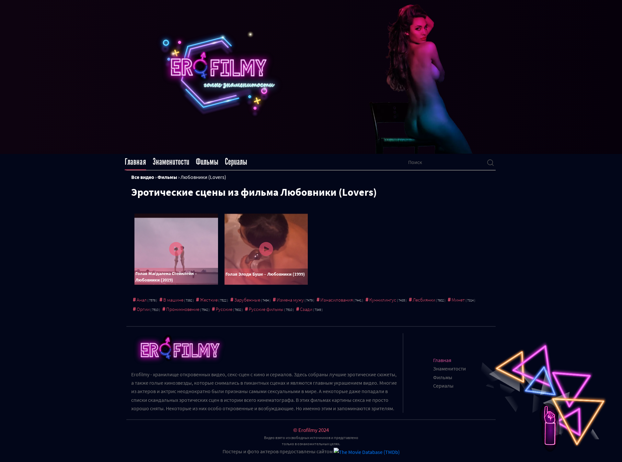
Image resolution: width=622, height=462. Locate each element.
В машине (173, 300)
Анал (142, 300)
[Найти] (490, 162)
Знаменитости (171, 161)
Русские (224, 309)
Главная (135, 161)
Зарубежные (247, 300)
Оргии (143, 309)
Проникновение (182, 309)
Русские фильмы (266, 309)
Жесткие (209, 300)
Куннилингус (382, 300)
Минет (458, 300)
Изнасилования (336, 300)
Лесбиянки (424, 300)
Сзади (306, 309)
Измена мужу (290, 300)
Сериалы (236, 161)
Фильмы (207, 161)
